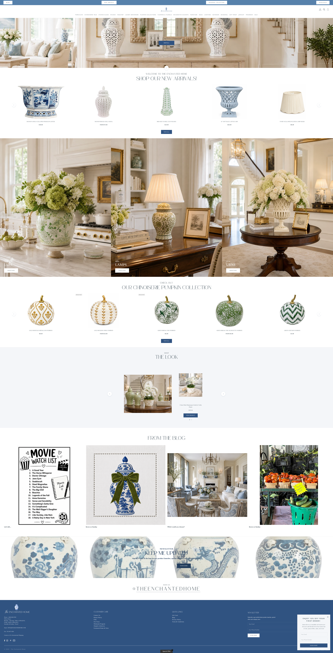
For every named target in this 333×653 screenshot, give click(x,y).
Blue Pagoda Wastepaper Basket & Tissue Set (104, 121)
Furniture (193, 15)
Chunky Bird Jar (229, 121)
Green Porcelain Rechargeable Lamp (166, 121)
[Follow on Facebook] (4, 640)
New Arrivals (109, 2)
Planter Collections (148, 15)
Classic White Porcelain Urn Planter (292, 121)
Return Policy (98, 617)
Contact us (7, 635)
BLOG (8, 2)
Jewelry (241, 15)
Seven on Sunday (91, 527)
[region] (166, 43)
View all (166, 132)
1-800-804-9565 (12, 617)
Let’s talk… (7, 527)
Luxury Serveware (132, 15)
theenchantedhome (168, 589)
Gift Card (175, 615)
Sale (256, 15)
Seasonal (224, 15)
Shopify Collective (99, 626)
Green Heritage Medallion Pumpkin (166, 330)
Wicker (113, 15)
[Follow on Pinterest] (10, 640)
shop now (11, 270)
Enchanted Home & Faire (101, 628)
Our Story (97, 621)
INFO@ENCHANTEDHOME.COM (17, 627)
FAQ (95, 619)
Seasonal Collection (216, 2)
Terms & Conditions (178, 621)
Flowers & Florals (165, 15)
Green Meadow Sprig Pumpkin (229, 330)
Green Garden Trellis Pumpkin (103, 330)
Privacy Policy (176, 619)
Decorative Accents (181, 15)
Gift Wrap (233, 15)
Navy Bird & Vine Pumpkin (292, 330)
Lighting (207, 15)
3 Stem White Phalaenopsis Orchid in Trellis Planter (191, 406)
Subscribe (314, 645)
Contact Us (97, 615)
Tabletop (120, 15)
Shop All (166, 43)
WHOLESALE (323, 2)
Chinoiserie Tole (91, 15)
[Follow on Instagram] (7, 640)
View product (190, 415)
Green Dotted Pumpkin (40, 330)
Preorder (249, 15)
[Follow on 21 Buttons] (14, 640)
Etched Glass (104, 15)
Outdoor (216, 15)
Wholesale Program (99, 624)
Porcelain (79, 15)
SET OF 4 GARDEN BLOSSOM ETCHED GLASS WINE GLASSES (40, 121)
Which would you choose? (176, 527)
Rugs (201, 15)
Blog (173, 617)
